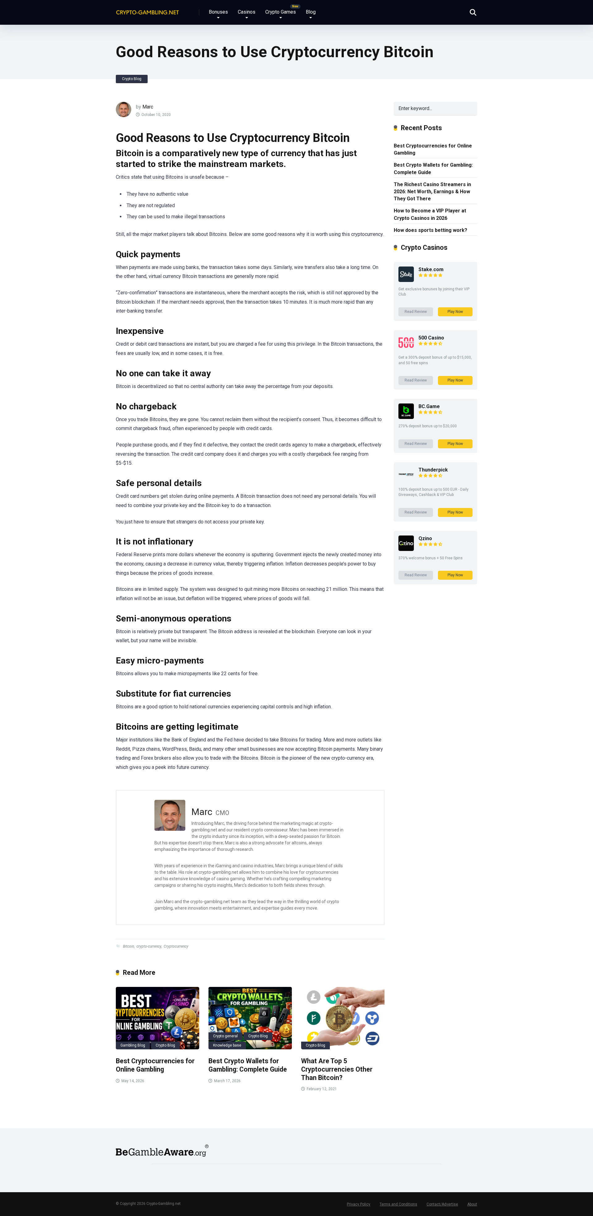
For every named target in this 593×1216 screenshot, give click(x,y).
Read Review (416, 311)
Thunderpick (433, 470)
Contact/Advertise (442, 1204)
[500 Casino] (406, 349)
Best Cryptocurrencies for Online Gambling (155, 1065)
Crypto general (225, 1036)
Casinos (246, 12)
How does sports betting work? (430, 230)
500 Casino (431, 338)
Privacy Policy (358, 1204)
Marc (147, 107)
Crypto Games (280, 12)
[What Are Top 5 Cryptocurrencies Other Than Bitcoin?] (343, 1018)
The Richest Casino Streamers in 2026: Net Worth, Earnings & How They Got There (432, 191)
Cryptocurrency (176, 946)
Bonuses (218, 12)
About (472, 1204)
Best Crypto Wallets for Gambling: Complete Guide (247, 1065)
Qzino (425, 538)
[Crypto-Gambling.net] (147, 10)
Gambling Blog (132, 1045)
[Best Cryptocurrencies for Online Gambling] (157, 1018)
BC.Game (429, 406)
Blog (311, 12)
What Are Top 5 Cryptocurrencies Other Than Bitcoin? (336, 1069)
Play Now (455, 311)
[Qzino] (406, 549)
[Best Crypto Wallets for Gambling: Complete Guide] (250, 1018)
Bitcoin (128, 946)
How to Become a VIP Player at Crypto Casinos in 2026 (430, 214)
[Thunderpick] (406, 481)
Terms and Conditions (398, 1204)
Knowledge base (227, 1045)
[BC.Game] (406, 417)
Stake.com (431, 269)
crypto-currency (149, 946)
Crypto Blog (131, 79)
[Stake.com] (406, 280)
